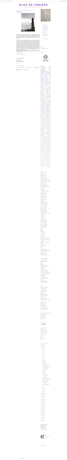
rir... (41, 142)
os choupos (48, 87)
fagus (47, 98)
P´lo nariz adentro (44, 222)
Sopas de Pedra (43, 302)
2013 (43, 401)
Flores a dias (48, 105)
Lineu (41, 92)
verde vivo (18, 12)
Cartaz (45, 146)
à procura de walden (44, 254)
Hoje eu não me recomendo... (45, 158)
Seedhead (42, 231)
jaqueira (45, 164)
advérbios (47, 163)
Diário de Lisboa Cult (44, 295)
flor (42, 164)
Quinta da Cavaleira (44, 224)
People (47, 85)
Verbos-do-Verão (43, 86)
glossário (42, 123)
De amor (44, 372)
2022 (43, 415)
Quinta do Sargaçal (44, 225)
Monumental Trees (44, 210)
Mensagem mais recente (20, 67)
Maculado (44, 363)
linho (45, 141)
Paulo (18, 60)
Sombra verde (43, 234)
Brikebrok (42, 264)
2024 (43, 417)
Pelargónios (44, 122)
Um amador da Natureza (45, 238)
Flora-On (42, 335)
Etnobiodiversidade (44, 185)
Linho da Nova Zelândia (47, 378)
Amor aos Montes (44, 290)
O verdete (42, 214)
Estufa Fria (47, 81)
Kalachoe (46, 136)
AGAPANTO (47, 123)
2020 (43, 412)
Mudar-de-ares (48, 82)
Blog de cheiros (33, 4)
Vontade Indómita (43, 306)
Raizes (42, 228)
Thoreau (42, 98)
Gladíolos (42, 135)
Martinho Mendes (43, 208)
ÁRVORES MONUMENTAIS (45, 250)
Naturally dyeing (43, 276)
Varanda (42, 69)
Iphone (42, 159)
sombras (42, 116)
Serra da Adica (43, 232)
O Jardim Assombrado (44, 278)
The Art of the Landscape (44, 324)
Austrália (43, 97)
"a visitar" (44, 103)
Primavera (47, 160)
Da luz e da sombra (44, 294)
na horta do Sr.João (45, 153)
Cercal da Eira (43, 178)
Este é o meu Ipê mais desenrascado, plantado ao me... (46, 367)
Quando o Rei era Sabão (45, 282)
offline (48, 141)
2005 (43, 344)
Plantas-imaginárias (47, 159)
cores (48, 140)
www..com (22, 458)
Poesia (43, 66)
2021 (43, 414)
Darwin (42, 124)
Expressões (42, 148)
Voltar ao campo (43, 245)
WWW (50, 139)
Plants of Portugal (44, 221)
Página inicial (29, 67)
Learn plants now (43, 206)
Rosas (42, 229)
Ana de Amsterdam (44, 261)
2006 (43, 346)
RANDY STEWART (44, 227)
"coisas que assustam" (45, 133)
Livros (42, 81)
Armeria (49, 100)
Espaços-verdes (22, 54)
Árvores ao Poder (44, 252)
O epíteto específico (44, 333)
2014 (43, 402)
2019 (43, 410)
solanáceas (47, 115)
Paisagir (42, 217)
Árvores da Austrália (44, 331)
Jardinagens (43, 200)
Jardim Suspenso (43, 196)
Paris (50, 118)
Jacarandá (42, 297)
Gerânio (42, 110)
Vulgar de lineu (43, 318)
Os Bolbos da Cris (44, 215)
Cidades (49, 146)
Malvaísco (44, 361)
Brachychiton (47, 134)
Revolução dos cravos (45, 127)
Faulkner (48, 157)
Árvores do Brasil (43, 253)
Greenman (42, 189)
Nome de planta (45, 375)
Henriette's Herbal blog (44, 190)
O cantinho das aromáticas (45, 213)
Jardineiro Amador (44, 203)
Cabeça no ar (43, 93)
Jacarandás (43, 67)
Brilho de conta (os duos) (45, 265)
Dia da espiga (45, 147)
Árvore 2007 (45, 376)
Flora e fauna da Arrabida (45, 186)
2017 (43, 407)
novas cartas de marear (45, 308)
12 (43, 391)
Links (46, 121)
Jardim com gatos (44, 199)
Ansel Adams (43, 338)
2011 (43, 398)
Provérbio (45, 151)
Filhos (49, 74)
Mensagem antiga (37, 67)
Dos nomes (44, 373)
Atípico (42, 146)
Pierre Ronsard (48, 111)
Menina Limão (43, 275)
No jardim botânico (44, 211)
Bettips (42, 262)
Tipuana (43, 104)
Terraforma (42, 317)
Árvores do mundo (45, 88)
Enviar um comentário (20, 65)
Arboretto (42, 174)
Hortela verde (43, 192)
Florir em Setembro (46, 384)
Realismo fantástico (45, 106)
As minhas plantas (44, 175)
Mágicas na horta (45, 380)
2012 (43, 399)
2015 (43, 404)
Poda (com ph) (43, 160)
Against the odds (43, 314)
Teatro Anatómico (43, 303)
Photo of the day (43, 218)
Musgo (47, 92)
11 (43, 389)
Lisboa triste (44, 77)
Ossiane (42, 279)
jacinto (48, 130)
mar (48, 79)
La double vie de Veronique (45, 272)
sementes (42, 115)
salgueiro (44, 142)
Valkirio (42, 243)
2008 (43, 393)
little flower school (44, 249)
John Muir (47, 148)
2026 (43, 420)
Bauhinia (42, 134)
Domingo (42, 79)
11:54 (17, 63)
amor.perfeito (43, 128)
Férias (48, 109)
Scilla (48, 97)
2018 (43, 409)
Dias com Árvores (44, 183)
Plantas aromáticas (44, 220)
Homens (42, 82)
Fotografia (42, 121)
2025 (43, 418)
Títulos (45, 152)
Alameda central (48, 116)
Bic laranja (42, 292)
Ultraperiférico (43, 236)
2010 (43, 396)
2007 (43, 347)
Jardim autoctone (43, 197)
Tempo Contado (43, 305)
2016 (43, 406)
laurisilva (42, 99)
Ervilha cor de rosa (44, 269)
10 (43, 388)
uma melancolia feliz (44, 48)
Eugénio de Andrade (44, 118)
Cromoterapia (43, 109)
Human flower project (44, 193)
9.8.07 (23, 53)
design (48, 122)
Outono (42, 80)
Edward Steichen (48, 124)
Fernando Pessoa (44, 71)
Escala (47, 91)
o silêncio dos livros (44, 309)
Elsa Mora (42, 268)
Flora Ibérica (43, 332)
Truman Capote (44, 139)
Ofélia (50, 121)
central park (44, 112)
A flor (45, 145)
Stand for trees (43, 329)
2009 (43, 394)
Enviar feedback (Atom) (25, 69)
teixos (41, 154)
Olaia (48, 80)
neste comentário (19, 51)
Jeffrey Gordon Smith (44, 204)
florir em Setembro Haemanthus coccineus (46, 129)
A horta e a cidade (44, 172)
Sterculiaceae (42, 163)
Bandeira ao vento (44, 291)
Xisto (41, 247)
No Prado (43, 72)
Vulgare (42, 246)
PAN (41, 336)
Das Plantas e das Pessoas (45, 179)
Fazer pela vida (45, 364)
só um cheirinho (48, 166)
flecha (42, 141)
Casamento (42, 105)
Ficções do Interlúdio (44, 271)
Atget (48, 145)
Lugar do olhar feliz (44, 207)
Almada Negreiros (46, 154)
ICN (41, 339)
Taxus (42, 235)
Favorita (49, 103)
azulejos (42, 87)
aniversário (44, 140)
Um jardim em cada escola (45, 242)
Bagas (48, 104)
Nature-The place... (44, 298)
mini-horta (49, 152)
